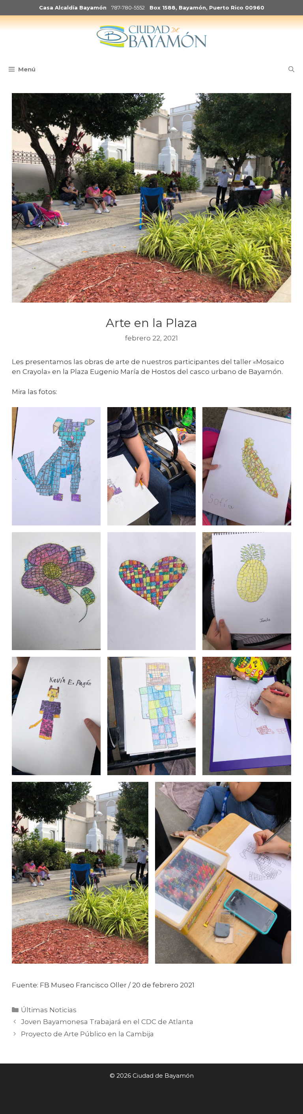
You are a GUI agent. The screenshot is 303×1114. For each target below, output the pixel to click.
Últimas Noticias (49, 1010)
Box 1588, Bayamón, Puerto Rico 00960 (207, 7)
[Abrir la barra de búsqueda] (291, 69)
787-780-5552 (128, 7)
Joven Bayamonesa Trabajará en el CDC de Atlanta (107, 1022)
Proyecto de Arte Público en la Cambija (87, 1034)
